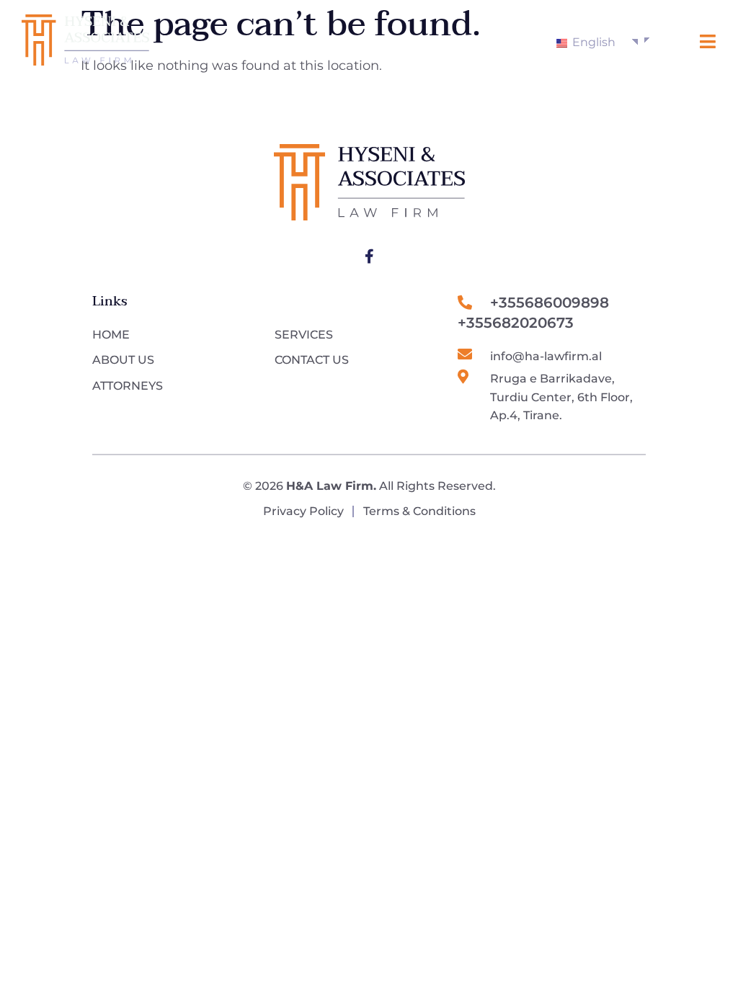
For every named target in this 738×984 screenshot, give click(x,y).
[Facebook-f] (369, 256)
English (592, 42)
